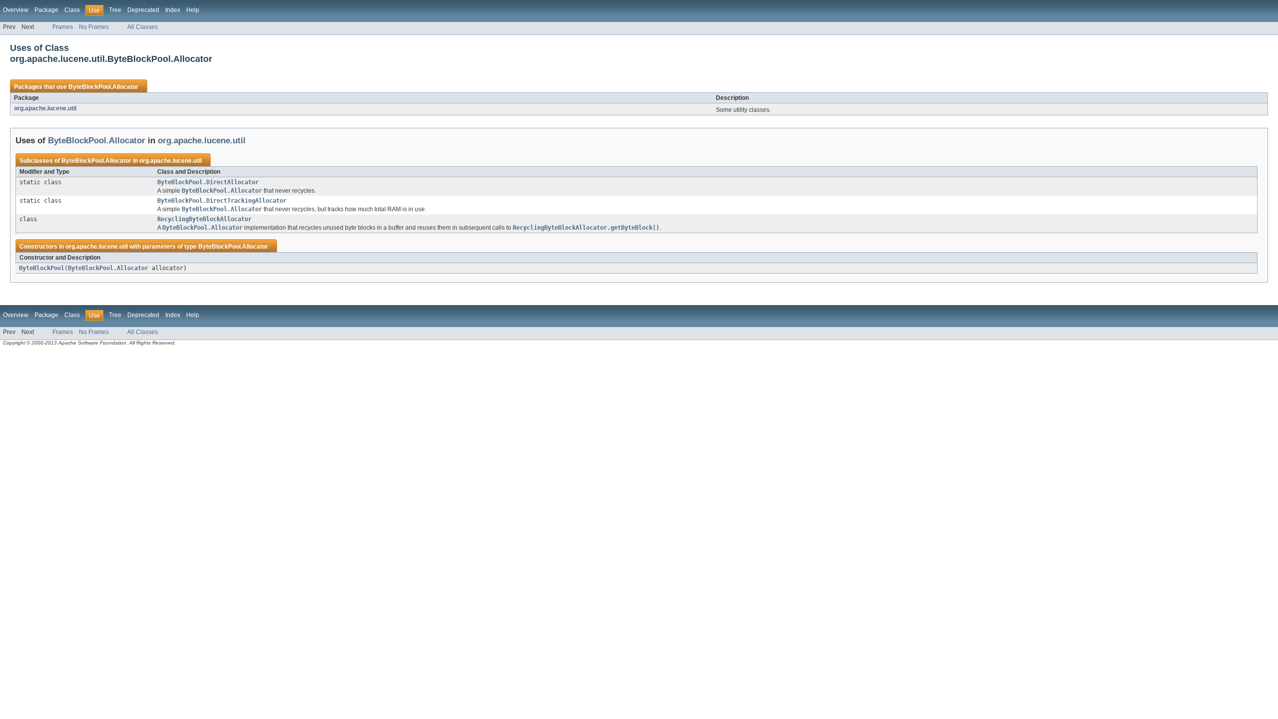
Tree (115, 9)
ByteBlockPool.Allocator (103, 86)
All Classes (142, 26)
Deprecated (143, 9)
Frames (62, 26)
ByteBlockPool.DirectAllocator (208, 182)
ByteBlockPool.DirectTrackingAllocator (222, 200)
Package (46, 9)
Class (72, 9)
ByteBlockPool (41, 268)
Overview (15, 9)
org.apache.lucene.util (45, 108)
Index (172, 9)
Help (192, 9)
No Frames (94, 26)
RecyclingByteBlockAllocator (204, 219)
